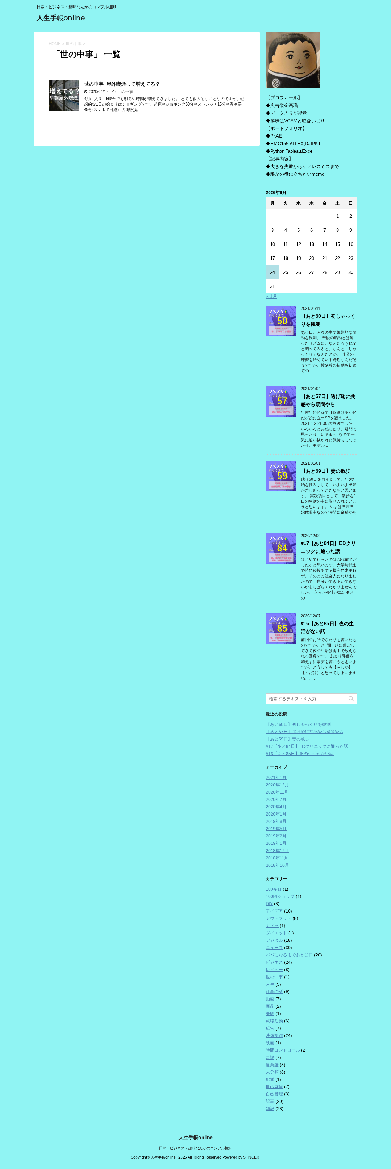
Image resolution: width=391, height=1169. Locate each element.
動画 (270, 998)
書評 (270, 1057)
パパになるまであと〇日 (289, 954)
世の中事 (125, 91)
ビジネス (274, 962)
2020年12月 (277, 784)
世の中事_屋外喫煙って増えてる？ (122, 84)
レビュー (274, 969)
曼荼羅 (272, 1064)
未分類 (272, 1072)
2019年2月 (276, 836)
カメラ (272, 925)
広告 (270, 1028)
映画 (270, 1042)
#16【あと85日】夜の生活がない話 (300, 753)
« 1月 (271, 296)
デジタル (274, 940)
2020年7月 (276, 799)
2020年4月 (276, 806)
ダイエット (276, 933)
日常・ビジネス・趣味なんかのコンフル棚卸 (195, 1148)
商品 (270, 1006)
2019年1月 (276, 843)
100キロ (274, 889)
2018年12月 (277, 850)
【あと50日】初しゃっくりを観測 (298, 724)
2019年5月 (276, 828)
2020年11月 (277, 792)
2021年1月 (276, 777)
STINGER (251, 1157)
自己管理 (274, 1094)
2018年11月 (277, 857)
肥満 (270, 1079)
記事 (270, 1101)
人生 (270, 984)
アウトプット (278, 918)
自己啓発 (274, 1086)
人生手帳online (61, 18)
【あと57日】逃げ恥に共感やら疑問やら (304, 731)
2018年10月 (277, 865)
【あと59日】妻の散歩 (325, 471)
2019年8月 (276, 821)
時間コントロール (283, 1050)
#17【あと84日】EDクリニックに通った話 (307, 746)
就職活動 (274, 1020)
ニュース (274, 947)
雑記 (270, 1108)
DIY (269, 903)
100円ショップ (280, 896)
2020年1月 (276, 814)
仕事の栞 (274, 991)
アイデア (274, 911)
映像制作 (274, 1035)
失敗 (270, 1013)
